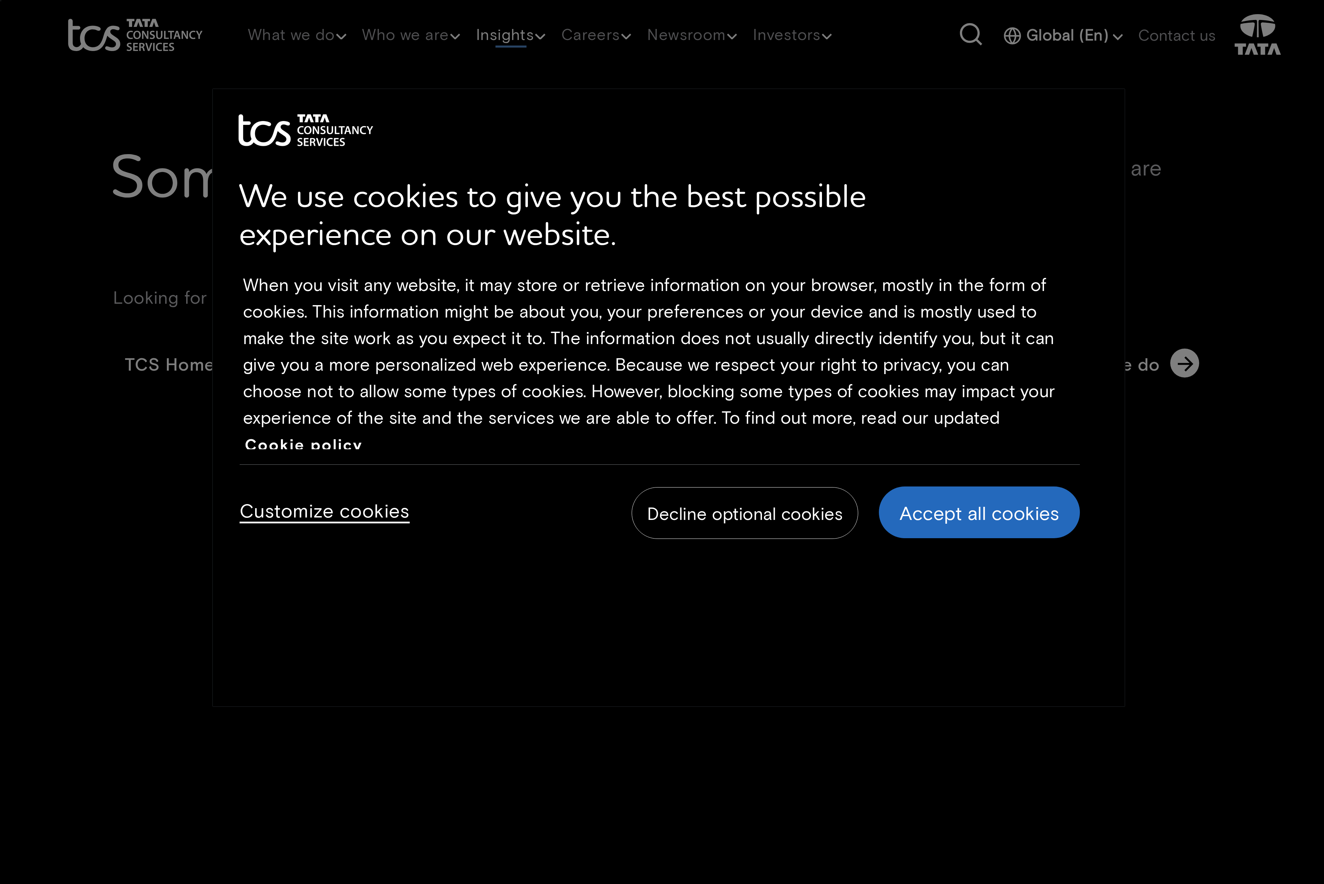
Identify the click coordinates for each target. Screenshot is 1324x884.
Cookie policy (304, 444)
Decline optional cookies (745, 513)
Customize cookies (325, 509)
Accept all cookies (979, 512)
